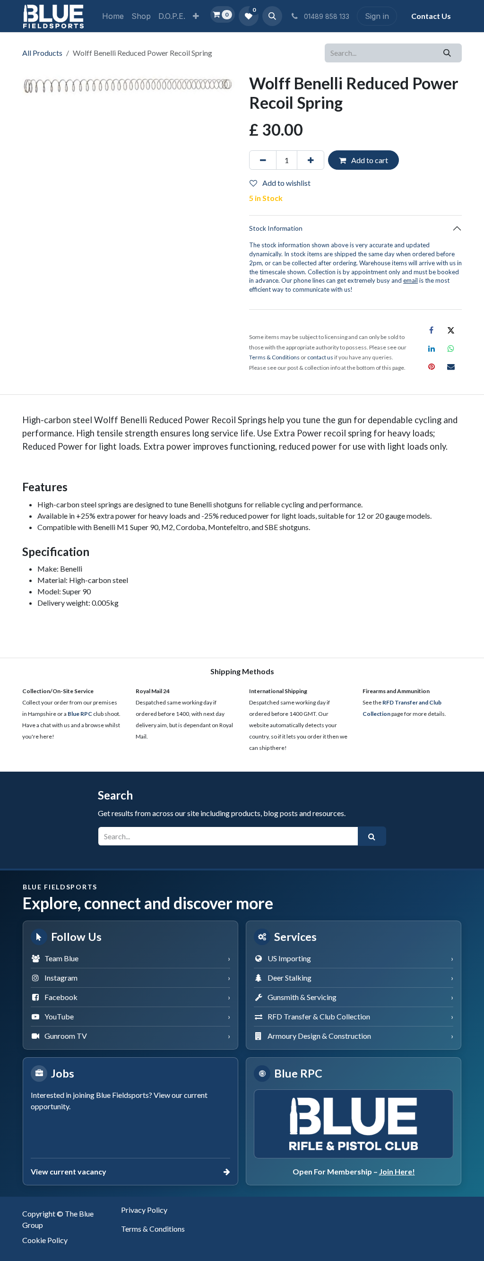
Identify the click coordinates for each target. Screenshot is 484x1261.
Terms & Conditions (153, 1228)
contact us (320, 357)
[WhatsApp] (450, 348)
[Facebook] (431, 330)
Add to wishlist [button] (286, 182)
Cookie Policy (45, 1239)
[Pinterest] (431, 366)
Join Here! (397, 1171)
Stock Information (275, 228)
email (410, 280)
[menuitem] (113, 16)
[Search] (447, 52)
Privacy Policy (144, 1209)
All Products (42, 52)
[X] (450, 330)
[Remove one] (263, 159)
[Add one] (310, 159)
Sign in (377, 16)
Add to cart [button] (369, 160)
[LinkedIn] (431, 348)
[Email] (450, 366)
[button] (272, 16)
